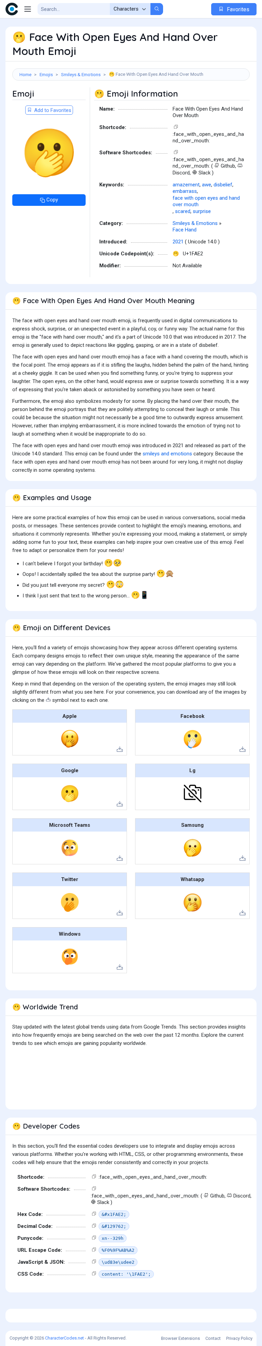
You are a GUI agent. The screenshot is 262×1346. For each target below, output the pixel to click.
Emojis (46, 74)
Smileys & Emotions (81, 74)
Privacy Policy (239, 1338)
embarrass (185, 191)
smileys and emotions (167, 454)
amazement (186, 185)
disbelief (223, 185)
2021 (178, 242)
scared (182, 211)
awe (206, 185)
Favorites (237, 9)
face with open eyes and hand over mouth (206, 201)
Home (25, 74)
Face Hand (184, 230)
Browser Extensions (180, 1338)
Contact (213, 1338)
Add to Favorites (52, 110)
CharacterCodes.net (64, 1338)
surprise (202, 211)
